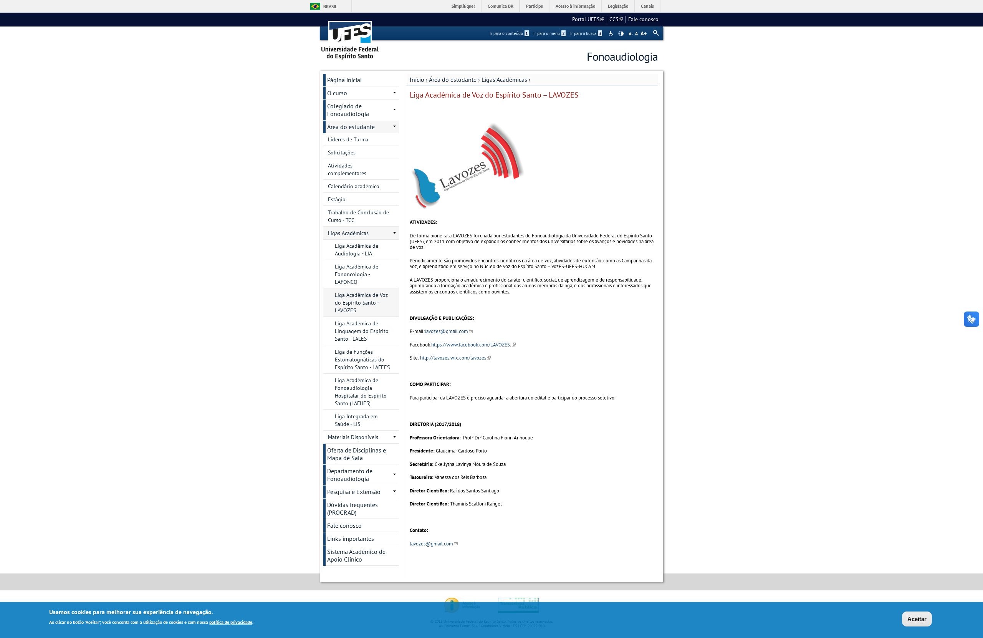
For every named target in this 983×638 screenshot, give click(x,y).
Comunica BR (500, 6)
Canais (647, 6)
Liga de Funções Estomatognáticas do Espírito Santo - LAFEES (362, 359)
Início (417, 79)
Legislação (618, 6)
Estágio (337, 199)
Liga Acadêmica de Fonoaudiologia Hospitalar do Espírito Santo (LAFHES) (361, 392)
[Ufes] (350, 37)
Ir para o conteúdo (509, 33)
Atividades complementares (347, 169)
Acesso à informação (575, 6)
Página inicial (344, 80)
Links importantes (350, 538)
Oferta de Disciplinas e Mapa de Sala (356, 454)
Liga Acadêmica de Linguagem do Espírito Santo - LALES (362, 331)
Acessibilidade (612, 33)
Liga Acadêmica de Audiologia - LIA (356, 249)
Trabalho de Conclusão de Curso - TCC (358, 216)
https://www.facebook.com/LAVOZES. (473, 344)
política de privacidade (230, 622)
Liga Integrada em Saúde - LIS (356, 420)
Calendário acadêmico (353, 186)
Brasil (330, 6)
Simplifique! (463, 6)
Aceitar (917, 619)
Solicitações (342, 152)
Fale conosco (643, 19)
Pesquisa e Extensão (354, 491)
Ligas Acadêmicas (504, 79)
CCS (616, 19)
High (621, 33)
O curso (337, 93)
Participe (534, 6)
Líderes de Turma (348, 139)
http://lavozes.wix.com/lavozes (455, 358)
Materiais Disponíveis (353, 437)
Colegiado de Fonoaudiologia (348, 110)
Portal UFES (588, 19)
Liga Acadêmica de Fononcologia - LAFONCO (356, 274)
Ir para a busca (585, 33)
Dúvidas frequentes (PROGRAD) (352, 508)
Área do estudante (453, 79)
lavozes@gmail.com (449, 331)
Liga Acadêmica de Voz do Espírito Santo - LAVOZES (361, 303)
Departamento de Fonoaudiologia (349, 474)
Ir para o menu (549, 33)
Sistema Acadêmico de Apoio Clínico (356, 555)
